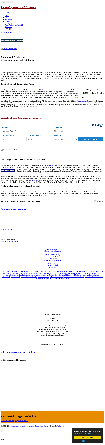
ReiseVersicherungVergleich (14, 25)
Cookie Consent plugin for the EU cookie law (87, 441)
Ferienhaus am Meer (83, 101)
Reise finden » (90, 139)
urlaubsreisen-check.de (18, 426)
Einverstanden (87, 437)
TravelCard (8, 27)
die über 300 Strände (40, 90)
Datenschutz (39, 426)
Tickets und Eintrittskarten (10, 53)
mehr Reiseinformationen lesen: (14, 352)
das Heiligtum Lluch (35, 180)
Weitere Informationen (82, 433)
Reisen (7, 14)
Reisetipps (8, 29)
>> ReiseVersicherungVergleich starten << (14, 421)
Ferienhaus (8, 23)
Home (7, 12)
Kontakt (46, 426)
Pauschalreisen (6, 368)
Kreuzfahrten (5, 392)
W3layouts (60, 426)
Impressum (30, 426)
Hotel (7, 16)
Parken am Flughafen (8, 36)
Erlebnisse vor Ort (7, 45)
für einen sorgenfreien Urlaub (52, 165)
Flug (6, 17)
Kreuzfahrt (8, 21)
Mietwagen (8, 19)
